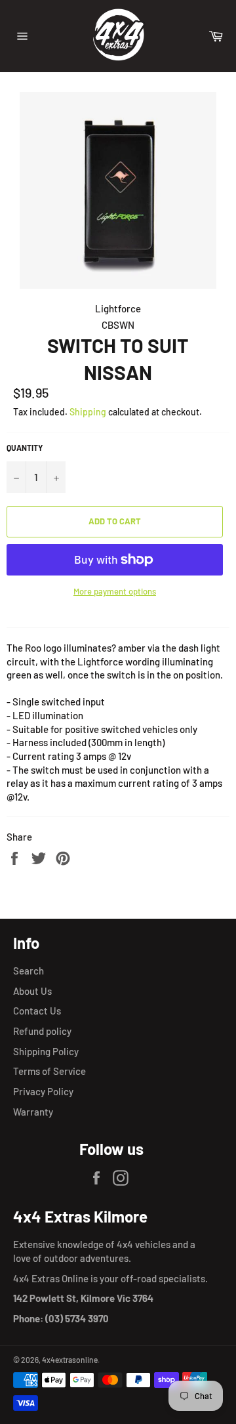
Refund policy (42, 1031)
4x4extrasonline (70, 1359)
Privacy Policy (43, 1091)
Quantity (25, 447)
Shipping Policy (46, 1051)
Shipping (87, 411)
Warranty (33, 1112)
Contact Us (37, 1010)
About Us (32, 991)
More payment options (114, 591)
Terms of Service (49, 1071)
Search (28, 970)
